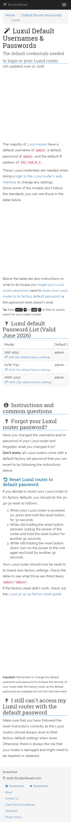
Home (10, 15)
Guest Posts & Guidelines (20, 804)
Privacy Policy (13, 817)
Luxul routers (37, 144)
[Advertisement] (35, 105)
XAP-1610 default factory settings (29, 357)
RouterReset (17, 5)
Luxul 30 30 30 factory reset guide (35, 594)
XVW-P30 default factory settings (29, 370)
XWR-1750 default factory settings (30, 382)
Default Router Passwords (41, 15)
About (8, 792)
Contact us (11, 798)
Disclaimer (11, 810)
